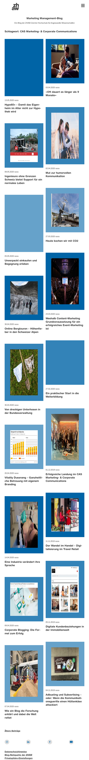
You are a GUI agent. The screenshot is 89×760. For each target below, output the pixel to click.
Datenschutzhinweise (16, 752)
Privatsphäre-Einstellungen (19, 758)
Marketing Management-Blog (44, 18)
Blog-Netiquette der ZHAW (18, 755)
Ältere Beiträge (12, 731)
